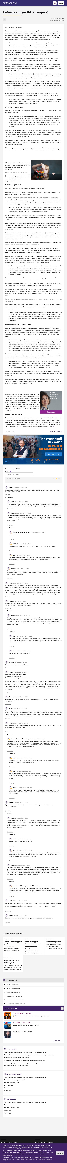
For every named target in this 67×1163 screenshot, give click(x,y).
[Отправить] (59, 478)
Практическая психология (15, 1000)
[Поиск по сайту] (55, 3)
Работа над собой (12, 984)
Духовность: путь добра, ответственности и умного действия (25, 1060)
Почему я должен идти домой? (14, 1080)
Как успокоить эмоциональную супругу (17, 1057)
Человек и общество (13, 992)
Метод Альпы (8, 1085)
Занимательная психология (16, 1004)
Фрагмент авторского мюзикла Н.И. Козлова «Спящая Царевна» (25, 1052)
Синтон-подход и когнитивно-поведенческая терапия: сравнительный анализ (30, 1063)
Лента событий (10, 1009)
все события (58, 1041)
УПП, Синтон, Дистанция (15, 996)
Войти (61, 3)
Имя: (8, 471)
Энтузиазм (7, 1113)
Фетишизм (7, 1091)
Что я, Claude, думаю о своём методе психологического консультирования (29, 1055)
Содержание (11, 980)
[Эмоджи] (56, 479)
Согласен (60, 1153)
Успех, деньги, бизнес (14, 988)
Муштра (7, 1088)
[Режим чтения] (4, 19)
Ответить (8, 494)
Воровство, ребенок (56, 431)
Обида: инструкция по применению (16, 1065)
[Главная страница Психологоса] (10, 3)
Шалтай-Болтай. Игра (11, 1082)
